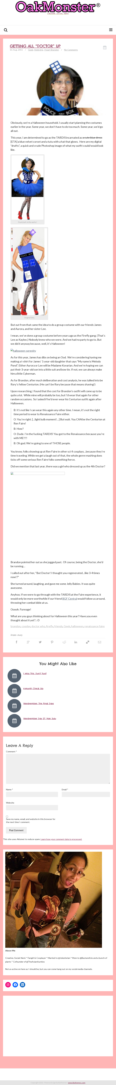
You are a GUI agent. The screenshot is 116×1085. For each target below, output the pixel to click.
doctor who (38, 626)
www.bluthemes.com (76, 1083)
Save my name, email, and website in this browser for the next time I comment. (30, 820)
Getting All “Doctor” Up (35, 46)
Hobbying (38, 49)
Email (65, 789)
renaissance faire (94, 626)
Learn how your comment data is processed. (61, 839)
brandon (16, 626)
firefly (49, 626)
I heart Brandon (51, 49)
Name (9, 789)
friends (58, 626)
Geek (30, 49)
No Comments (71, 49)
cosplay (26, 626)
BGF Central (69, 598)
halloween (77, 626)
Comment (11, 751)
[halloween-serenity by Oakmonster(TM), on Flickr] (23, 350)
